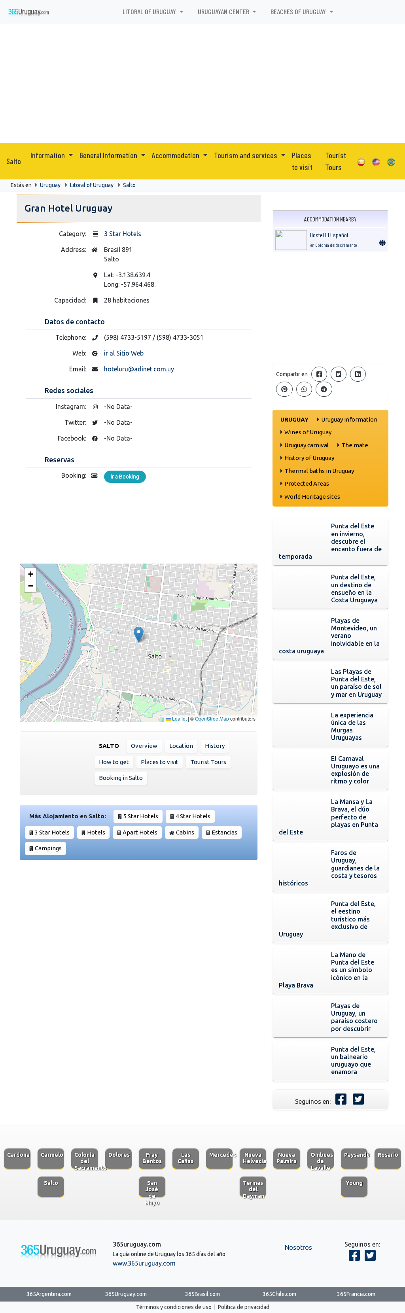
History (215, 745)
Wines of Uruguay (307, 432)
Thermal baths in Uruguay (319, 470)
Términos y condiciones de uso (174, 1307)
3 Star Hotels (122, 233)
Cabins (185, 832)
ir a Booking (125, 476)
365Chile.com (279, 1294)
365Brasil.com (202, 1294)
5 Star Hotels (140, 816)
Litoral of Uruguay (92, 185)
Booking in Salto (121, 777)
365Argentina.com (49, 1294)
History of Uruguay (309, 457)
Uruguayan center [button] (224, 11)
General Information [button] (109, 155)
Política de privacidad (243, 1307)
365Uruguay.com (126, 1294)
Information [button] (48, 155)
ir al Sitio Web (124, 353)
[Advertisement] (202, 83)
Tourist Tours (335, 161)
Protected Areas (306, 483)
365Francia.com (356, 1294)
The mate (354, 445)
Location (181, 745)
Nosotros (298, 1247)
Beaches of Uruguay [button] (299, 11)
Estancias (224, 832)
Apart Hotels (140, 832)
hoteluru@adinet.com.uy (139, 369)
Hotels (96, 832)
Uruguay (50, 185)
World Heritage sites (312, 496)
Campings (48, 848)
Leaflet (179, 718)
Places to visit (302, 161)
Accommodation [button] (176, 155)
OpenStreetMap (212, 718)
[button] (139, 634)
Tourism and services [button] (246, 155)
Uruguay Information (349, 419)
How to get (114, 762)
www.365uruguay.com (144, 1263)
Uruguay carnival (306, 445)
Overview (144, 745)
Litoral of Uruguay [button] (150, 11)
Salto (13, 161)
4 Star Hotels (193, 816)
